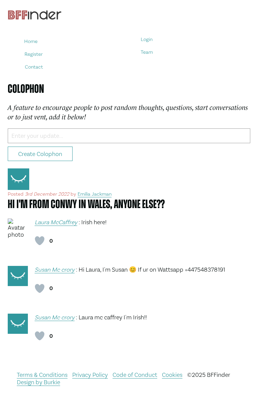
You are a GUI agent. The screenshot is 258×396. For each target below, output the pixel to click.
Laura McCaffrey (56, 222)
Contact (34, 67)
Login (147, 39)
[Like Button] (40, 241)
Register (34, 54)
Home (31, 41)
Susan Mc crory (55, 269)
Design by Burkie (38, 382)
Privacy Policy (90, 374)
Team (147, 52)
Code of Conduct (135, 374)
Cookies (172, 374)
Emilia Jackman (95, 194)
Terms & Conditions (42, 374)
